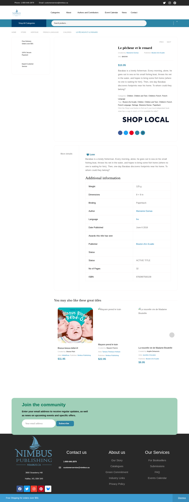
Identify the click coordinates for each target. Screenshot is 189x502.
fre (137, 219)
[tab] (66, 154)
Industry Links (117, 478)
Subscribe (64, 423)
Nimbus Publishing (84, 355)
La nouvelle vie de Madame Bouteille (155, 348)
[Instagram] (34, 489)
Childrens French (154, 96)
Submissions (157, 466)
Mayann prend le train (108, 344)
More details (66, 154)
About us (117, 452)
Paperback (157, 105)
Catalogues (116, 466)
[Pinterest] (41, 489)
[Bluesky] (48, 489)
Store (23, 32)
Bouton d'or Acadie (158, 53)
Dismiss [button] (182, 498)
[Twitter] (27, 489)
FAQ (157, 472)
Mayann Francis (112, 348)
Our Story (117, 460)
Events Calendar (157, 478)
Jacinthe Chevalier (149, 355)
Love (92, 154)
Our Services (157, 452)
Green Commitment (117, 472)
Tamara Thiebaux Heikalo (111, 352)
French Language (51, 32)
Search (143, 23)
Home (14, 32)
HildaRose (65, 355)
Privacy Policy (117, 484)
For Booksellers (157, 460)
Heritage (34, 32)
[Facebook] (20, 489)
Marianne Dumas (133, 53)
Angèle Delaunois (153, 351)
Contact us (76, 452)
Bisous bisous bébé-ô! (68, 348)
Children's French (165, 102)
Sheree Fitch (70, 352)
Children (67, 32)
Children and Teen (140, 96)
